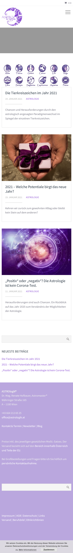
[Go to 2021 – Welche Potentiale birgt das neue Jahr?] (36, 157)
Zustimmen (48, 549)
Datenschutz (30, 515)
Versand (6, 520)
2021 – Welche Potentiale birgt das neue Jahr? (35, 189)
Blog (39, 426)
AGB (18, 515)
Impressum (8, 515)
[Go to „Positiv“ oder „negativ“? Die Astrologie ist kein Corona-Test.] (36, 252)
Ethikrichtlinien (35, 520)
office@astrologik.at (13, 417)
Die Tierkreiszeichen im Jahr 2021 (31, 92)
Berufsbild (19, 520)
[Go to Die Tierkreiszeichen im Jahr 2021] (36, 75)
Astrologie (32, 98)
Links (42, 515)
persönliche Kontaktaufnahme (19, 463)
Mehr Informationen (27, 549)
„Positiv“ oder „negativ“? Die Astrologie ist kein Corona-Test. (35, 283)
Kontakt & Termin (12, 426)
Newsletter (29, 426)
